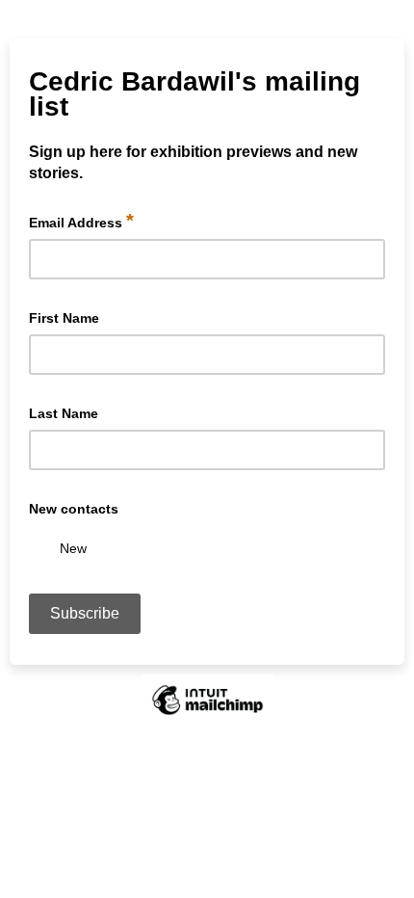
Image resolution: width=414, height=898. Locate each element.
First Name (64, 318)
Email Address (81, 220)
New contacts (73, 508)
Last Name (63, 413)
